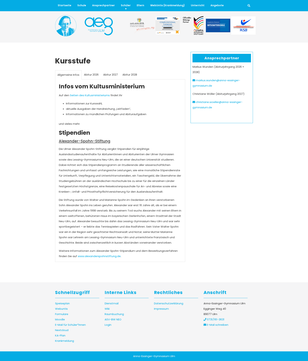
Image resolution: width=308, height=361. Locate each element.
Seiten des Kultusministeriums (90, 95)
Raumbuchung (114, 314)
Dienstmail (112, 303)
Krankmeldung (64, 341)
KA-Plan (60, 335)
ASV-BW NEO (113, 319)
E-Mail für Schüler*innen (70, 325)
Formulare (61, 314)
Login (108, 325)
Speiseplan (62, 303)
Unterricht (197, 5)
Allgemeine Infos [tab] (68, 75)
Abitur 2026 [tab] (91, 74)
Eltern (140, 5)
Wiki (107, 309)
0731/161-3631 (215, 319)
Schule (81, 5)
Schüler (126, 5)
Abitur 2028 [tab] (129, 74)
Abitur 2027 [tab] (110, 74)
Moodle (60, 319)
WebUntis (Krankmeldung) (167, 5)
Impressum (161, 309)
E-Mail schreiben (217, 325)
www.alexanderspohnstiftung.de (99, 256)
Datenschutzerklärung (168, 303)
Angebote (217, 5)
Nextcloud (61, 330)
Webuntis (61, 309)
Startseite (64, 5)
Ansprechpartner (103, 5)
